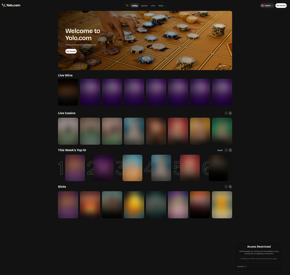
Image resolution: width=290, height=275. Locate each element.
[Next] (230, 113)
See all (220, 150)
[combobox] (267, 5)
